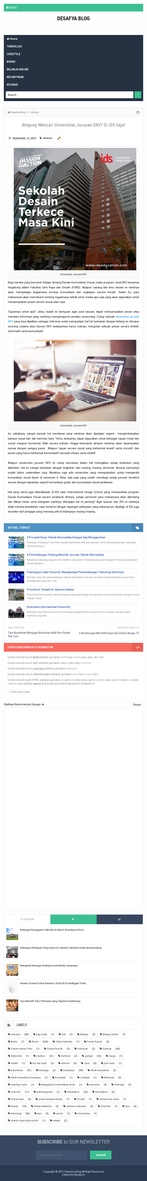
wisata (56, 1120)
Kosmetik (60, 1077)
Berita (14, 1041)
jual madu (109, 1063)
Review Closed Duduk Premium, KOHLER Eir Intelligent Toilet (53, 983)
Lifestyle (85, 1077)
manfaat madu (19, 1084)
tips (39, 1113)
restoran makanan (76, 1106)
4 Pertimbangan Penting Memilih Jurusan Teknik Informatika (65, 554)
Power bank (17, 1099)
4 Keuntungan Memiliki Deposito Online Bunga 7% (109, 633)
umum (59, 1113)
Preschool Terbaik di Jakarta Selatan (50, 589)
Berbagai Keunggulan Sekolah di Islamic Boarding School (52, 929)
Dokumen (82, 1048)
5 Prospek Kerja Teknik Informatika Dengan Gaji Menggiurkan (66, 537)
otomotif (16, 1091)
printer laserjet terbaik (50, 1099)
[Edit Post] (58, 138)
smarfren (106, 1106)
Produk (81, 1099)
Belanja (84, 1034)
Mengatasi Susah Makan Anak (58, 1084)
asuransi (15, 1034)
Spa (127, 1106)
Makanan (109, 1077)
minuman (95, 1084)
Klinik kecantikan (100, 1070)
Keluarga (44, 1070)
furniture (65, 1055)
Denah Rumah (94, 1041)
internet (65, 1063)
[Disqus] (73, 759)
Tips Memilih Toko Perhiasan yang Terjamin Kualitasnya (50, 1001)
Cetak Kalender (64, 1041)
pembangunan (45, 1091)
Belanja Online (110, 1034)
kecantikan (17, 1070)
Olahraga (119, 1084)
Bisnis (35, 1041)
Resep (14, 1106)
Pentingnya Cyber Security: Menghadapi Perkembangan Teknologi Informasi (75, 572)
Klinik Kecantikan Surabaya (26, 1077)
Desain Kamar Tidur (21, 1048)
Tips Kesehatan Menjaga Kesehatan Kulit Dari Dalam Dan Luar (39, 634)
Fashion (40, 1055)
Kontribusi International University (48, 606)
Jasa (86, 1063)
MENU (13, 7)
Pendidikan (73, 1091)
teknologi (16, 1113)
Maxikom (79, 1174)
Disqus (137, 704)
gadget (89, 1055)
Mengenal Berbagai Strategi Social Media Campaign (49, 965)
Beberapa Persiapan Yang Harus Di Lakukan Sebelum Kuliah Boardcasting (60, 947)
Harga (112, 1055)
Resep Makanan (43, 1106)
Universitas (84, 1113)
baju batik (41, 1034)
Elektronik (16, 1055)
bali (64, 1034)
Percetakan (101, 1091)
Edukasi (47, 138)
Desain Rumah (55, 1048)
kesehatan (69, 1070)
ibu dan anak (40, 1063)
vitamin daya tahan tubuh (24, 1120)
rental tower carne (109, 1099)
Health (14, 1063)
